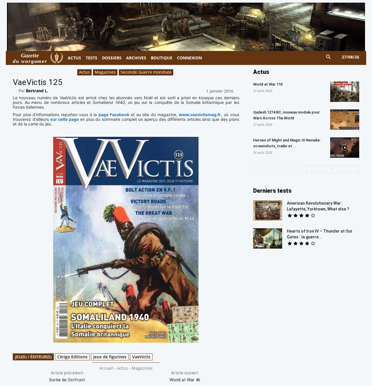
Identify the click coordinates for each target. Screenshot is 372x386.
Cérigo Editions (72, 357)
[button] (328, 57)
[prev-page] (279, 169)
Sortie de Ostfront (67, 380)
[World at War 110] (344, 92)
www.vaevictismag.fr (200, 114)
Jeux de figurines (109, 357)
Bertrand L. (37, 90)
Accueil (106, 368)
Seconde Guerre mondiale (146, 72)
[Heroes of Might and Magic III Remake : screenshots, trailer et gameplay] (344, 147)
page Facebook (114, 114)
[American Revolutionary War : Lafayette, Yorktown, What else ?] (267, 210)
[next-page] (332, 169)
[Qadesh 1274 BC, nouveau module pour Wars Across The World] (344, 119)
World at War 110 (267, 84)
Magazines (105, 72)
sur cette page (64, 119)
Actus (84, 72)
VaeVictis (141, 357)
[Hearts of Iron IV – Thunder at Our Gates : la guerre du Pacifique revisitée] (267, 238)
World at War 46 (184, 380)
